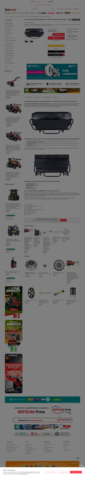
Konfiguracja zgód (63, 472)
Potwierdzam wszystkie (76, 472)
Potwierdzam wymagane (50, 472)
